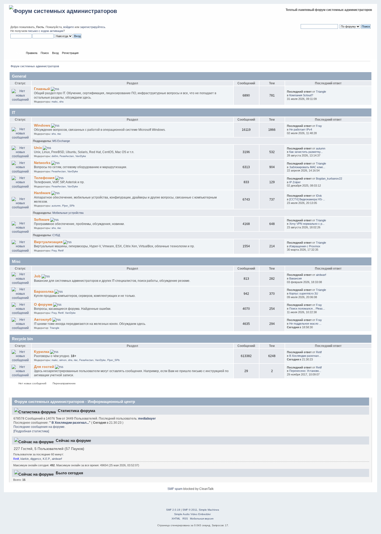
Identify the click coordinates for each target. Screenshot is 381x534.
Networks (42, 163)
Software (42, 220)
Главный (42, 89)
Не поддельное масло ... (305, 323)
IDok (319, 195)
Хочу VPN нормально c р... (306, 223)
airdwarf (321, 274)
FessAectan (67, 156)
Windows (42, 125)
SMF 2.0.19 (173, 509)
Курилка (41, 352)
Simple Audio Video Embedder (192, 514)
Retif (61, 250)
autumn (320, 148)
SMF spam (174, 489)
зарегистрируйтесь (92, 27)
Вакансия (295, 278)
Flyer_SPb (68, 205)
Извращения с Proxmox (304, 246)
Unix (38, 148)
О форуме (43, 304)
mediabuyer (147, 418)
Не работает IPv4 (300, 129)
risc (59, 133)
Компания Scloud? (301, 95)
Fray (319, 125)
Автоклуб (43, 319)
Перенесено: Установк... (305, 370)
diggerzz (35, 458)
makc (55, 101)
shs (61, 101)
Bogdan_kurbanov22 (329, 178)
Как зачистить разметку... (306, 151)
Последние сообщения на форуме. (39, 427)
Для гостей (44, 367)
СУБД (56, 235)
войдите (68, 27)
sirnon (63, 360)
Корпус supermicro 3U (303, 293)
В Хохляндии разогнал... (305, 355)
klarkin (24, 458)
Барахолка (44, 291)
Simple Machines (209, 509)
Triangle (321, 91)
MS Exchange (61, 140)
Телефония (44, 178)
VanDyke (80, 156)
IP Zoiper (295, 182)
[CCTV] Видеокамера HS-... (307, 199)
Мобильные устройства (67, 212)
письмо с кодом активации (45, 30)
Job (37, 276)
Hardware (42, 193)
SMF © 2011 (189, 509)
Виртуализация (48, 242)
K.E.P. (46, 458)
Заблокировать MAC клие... (307, 167)
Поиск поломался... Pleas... (307, 308)
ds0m (55, 156)
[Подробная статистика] (31, 431)
